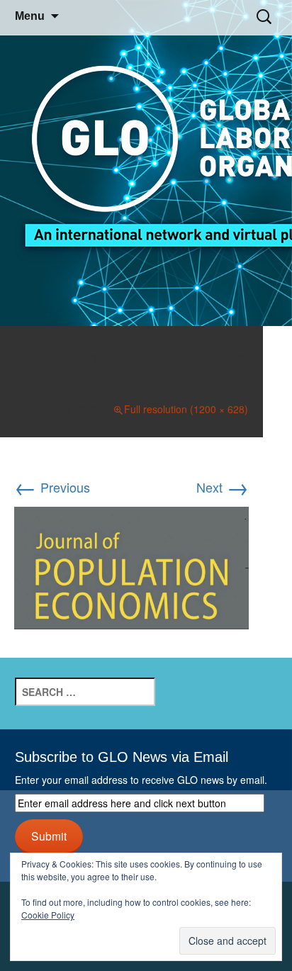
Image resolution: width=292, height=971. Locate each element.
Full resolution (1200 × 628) (186, 409)
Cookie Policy (47, 915)
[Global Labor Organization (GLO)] (146, 163)
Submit (49, 835)
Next (222, 487)
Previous (52, 487)
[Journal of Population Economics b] (131, 565)
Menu (30, 16)
